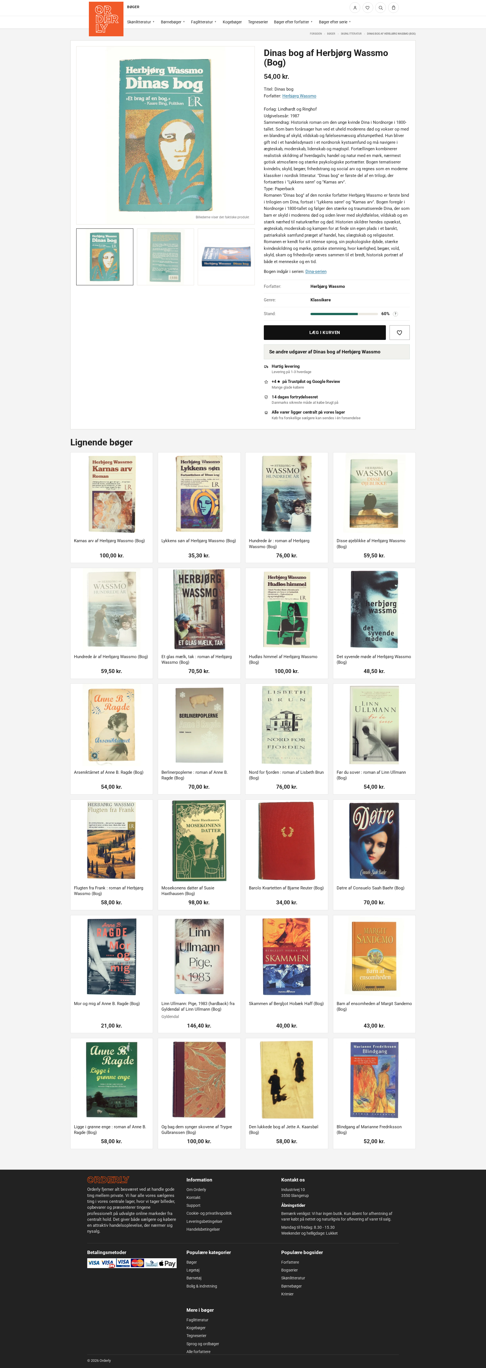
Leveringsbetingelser (204, 1221)
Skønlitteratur (139, 22)
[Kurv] (393, 7)
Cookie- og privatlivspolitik (209, 1213)
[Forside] (106, 19)
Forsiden (316, 33)
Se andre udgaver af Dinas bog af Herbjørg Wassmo (325, 352)
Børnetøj (193, 1278)
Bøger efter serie (333, 22)
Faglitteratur (202, 22)
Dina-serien (316, 271)
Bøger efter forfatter (291, 22)
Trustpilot (296, 381)
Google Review (326, 381)
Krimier (287, 1294)
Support (193, 1205)
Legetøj (192, 1270)
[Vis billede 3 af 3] (226, 257)
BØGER (133, 7)
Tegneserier (258, 22)
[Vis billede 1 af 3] (104, 257)
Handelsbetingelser (203, 1229)
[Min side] (355, 7)
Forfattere (290, 1262)
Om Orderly (196, 1189)
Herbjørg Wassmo (299, 95)
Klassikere (320, 299)
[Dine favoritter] (368, 7)
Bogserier (289, 1270)
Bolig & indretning (201, 1286)
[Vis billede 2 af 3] (165, 257)
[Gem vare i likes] (400, 332)
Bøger (331, 33)
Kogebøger (232, 22)
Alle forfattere (198, 1351)
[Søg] (380, 7)
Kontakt (193, 1197)
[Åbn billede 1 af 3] (165, 135)
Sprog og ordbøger (202, 1344)
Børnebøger (171, 22)
